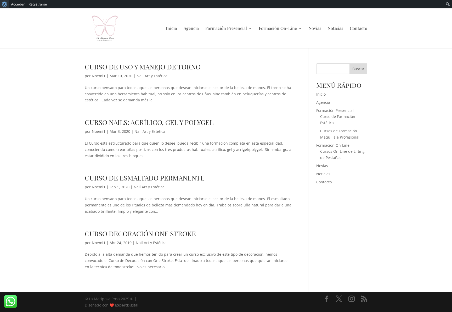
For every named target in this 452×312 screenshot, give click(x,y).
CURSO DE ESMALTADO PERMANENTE (145, 177)
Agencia (191, 28)
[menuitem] (4, 4)
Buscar (358, 68)
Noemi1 (98, 75)
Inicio (171, 28)
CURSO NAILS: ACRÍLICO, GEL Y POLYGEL (149, 122)
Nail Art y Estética (152, 75)
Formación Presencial (226, 28)
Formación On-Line (278, 28)
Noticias (335, 28)
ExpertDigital (126, 305)
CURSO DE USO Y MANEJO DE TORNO (143, 66)
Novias (315, 28)
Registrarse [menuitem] (38, 4)
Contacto (358, 28)
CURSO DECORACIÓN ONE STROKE (140, 233)
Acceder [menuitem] (18, 4)
